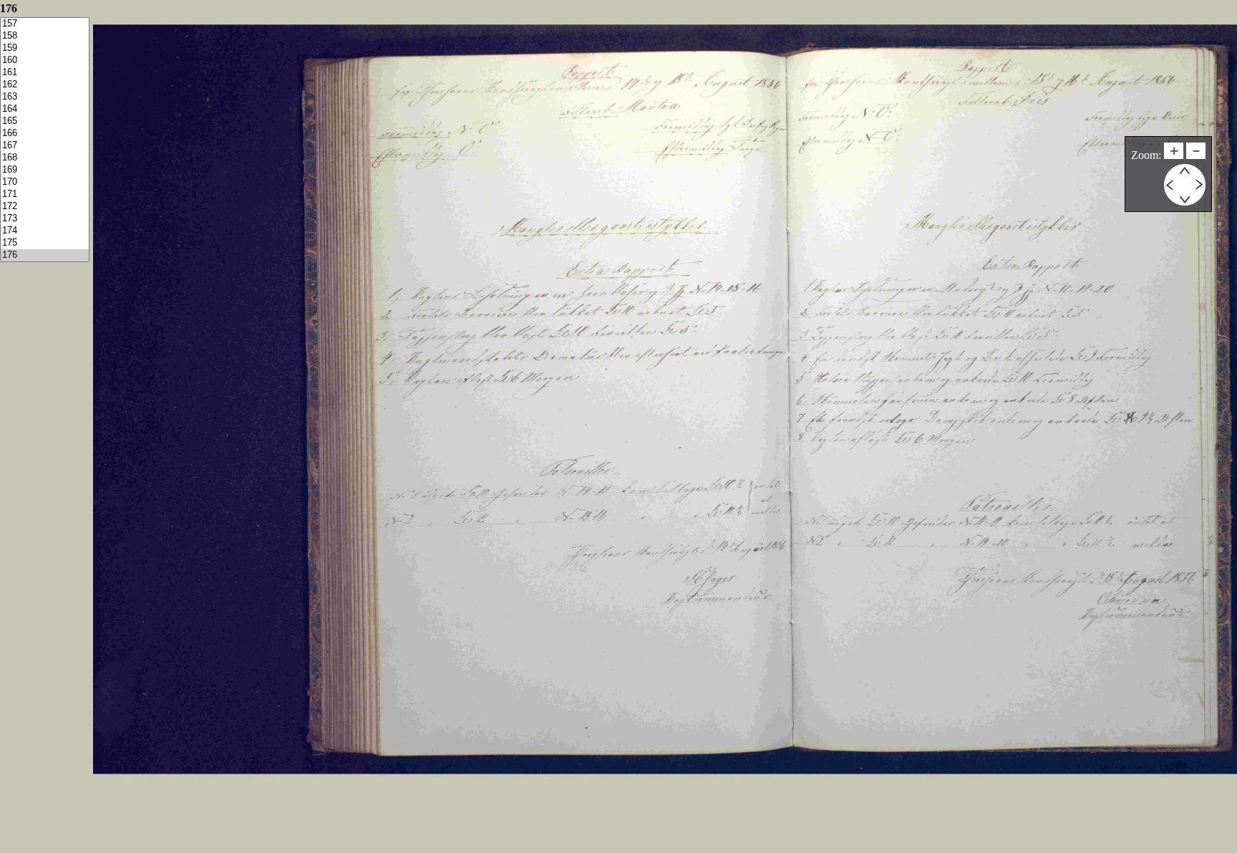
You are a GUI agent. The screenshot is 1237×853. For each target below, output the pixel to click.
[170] (45, 182)
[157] (45, 24)
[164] (45, 109)
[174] (45, 231)
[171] (45, 194)
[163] (45, 97)
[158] (45, 36)
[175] (45, 243)
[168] (45, 158)
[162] (45, 85)
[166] (45, 133)
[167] (45, 146)
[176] (45, 255)
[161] (45, 73)
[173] (45, 219)
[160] (45, 60)
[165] (45, 121)
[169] (45, 170)
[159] (45, 48)
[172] (45, 207)
